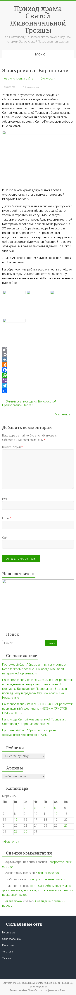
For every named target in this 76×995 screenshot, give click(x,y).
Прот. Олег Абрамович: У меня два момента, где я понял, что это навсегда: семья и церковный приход (37, 890)
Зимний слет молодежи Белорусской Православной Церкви (29, 403)
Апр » (15, 841)
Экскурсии (48, 78)
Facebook (8, 945)
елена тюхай (13, 901)
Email (6, 518)
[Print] (38, 354)
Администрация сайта (18, 78)
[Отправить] (38, 390)
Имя (6, 499)
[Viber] (38, 380)
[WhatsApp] (38, 375)
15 (15, 819)
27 (66, 825)
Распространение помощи (47, 879)
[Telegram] (38, 385)
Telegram (7, 958)
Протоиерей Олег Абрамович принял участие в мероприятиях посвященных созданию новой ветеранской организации (34, 669)
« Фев (6, 841)
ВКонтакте (8, 932)
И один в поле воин (48, 873)
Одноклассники (11, 939)
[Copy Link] (38, 349)
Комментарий (12, 447)
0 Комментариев (31, 87)
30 (25, 831)
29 (15, 831)
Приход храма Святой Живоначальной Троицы (38, 19)
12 (55, 813)
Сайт (5, 537)
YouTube (7, 951)
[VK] (38, 359)
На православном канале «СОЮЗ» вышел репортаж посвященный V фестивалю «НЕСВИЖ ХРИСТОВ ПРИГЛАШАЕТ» (37, 708)
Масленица (64, 414)
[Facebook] (38, 370)
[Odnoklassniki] (38, 364)
